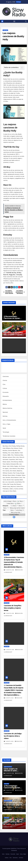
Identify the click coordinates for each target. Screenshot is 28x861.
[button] (25, 21)
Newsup (22, 848)
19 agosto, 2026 (9, 569)
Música (5, 404)
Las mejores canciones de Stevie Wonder (9, 292)
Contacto (21, 857)
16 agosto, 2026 (9, 807)
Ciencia (5, 380)
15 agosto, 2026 (9, 613)
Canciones (5, 30)
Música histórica (7, 408)
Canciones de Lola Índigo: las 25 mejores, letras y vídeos (13, 736)
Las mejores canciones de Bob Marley (19, 292)
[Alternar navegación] (14, 21)
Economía (5, 392)
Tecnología (6, 432)
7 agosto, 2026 (9, 741)
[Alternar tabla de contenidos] (21, 67)
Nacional (5, 412)
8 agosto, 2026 (9, 697)
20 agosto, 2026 (9, 773)
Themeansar (14, 850)
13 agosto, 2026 (9, 649)
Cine (4, 384)
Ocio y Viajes (6, 424)
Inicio (3, 854)
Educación (6, 396)
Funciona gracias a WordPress (9, 848)
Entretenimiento (7, 400)
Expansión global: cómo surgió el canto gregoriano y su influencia (14, 805)
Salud (4, 428)
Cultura (5, 388)
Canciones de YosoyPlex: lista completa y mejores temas (13, 334)
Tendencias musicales (9, 436)
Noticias (5, 416)
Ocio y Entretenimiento (9, 420)
